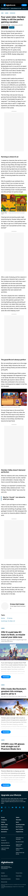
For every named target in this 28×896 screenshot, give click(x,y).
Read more (6, 677)
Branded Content (20, 841)
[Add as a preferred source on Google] (4, 27)
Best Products (19, 827)
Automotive (4, 831)
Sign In (24, 5)
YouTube (12, 807)
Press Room (18, 875)
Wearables (18, 820)
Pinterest (19, 807)
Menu (1, 5)
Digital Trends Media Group (8, 886)
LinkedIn (23, 807)
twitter (10, 608)
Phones (3, 817)
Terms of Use (4, 881)
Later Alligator (19, 45)
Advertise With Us (5, 842)
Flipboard (1, 811)
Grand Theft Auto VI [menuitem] (5, 8)
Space (17, 822)
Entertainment (4, 829)
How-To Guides (19, 829)
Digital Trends (8, 7)
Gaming (3, 822)
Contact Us (3, 840)
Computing (4, 820)
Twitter (9, 807)
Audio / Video (4, 824)
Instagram (5, 807)
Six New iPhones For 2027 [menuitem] (16, 8)
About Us (3, 837)
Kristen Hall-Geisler (6, 25)
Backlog (3, 33)
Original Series (19, 831)
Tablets (17, 817)
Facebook (1, 807)
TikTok (16, 807)
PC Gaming (9, 618)
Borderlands (4, 66)
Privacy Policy (19, 873)
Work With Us (4, 875)
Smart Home (4, 827)
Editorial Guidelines (5, 845)
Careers (3, 873)
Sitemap (18, 878)
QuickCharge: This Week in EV (8, 621)
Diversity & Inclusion (6, 878)
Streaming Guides (20, 824)
